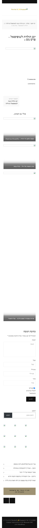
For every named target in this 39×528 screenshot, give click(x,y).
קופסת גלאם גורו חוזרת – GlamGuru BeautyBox (19, 139)
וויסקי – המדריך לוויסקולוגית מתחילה (24, 468)
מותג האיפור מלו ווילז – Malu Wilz (24, 166)
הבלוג (27, 23)
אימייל (33, 370)
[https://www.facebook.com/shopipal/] (6, 500)
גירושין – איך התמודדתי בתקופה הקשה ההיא (22, 476)
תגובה (34, 340)
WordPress (21, 524)
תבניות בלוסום (19, 522)
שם (34, 360)
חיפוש (34, 411)
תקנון (16, 524)
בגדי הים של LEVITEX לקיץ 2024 (25, 464)
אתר (34, 379)
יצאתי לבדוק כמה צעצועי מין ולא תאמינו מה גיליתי (20, 480)
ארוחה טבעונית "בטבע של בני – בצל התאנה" (21, 318)
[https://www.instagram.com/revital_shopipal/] (12, 500)
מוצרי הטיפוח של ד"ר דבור (28, 472)
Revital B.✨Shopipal (18, 520)
